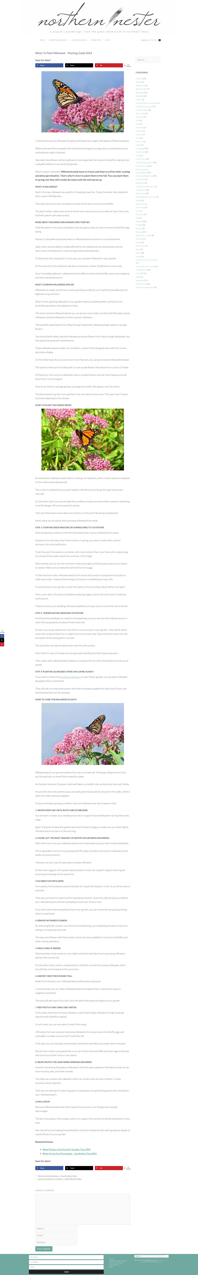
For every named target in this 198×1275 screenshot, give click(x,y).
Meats (138, 200)
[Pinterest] (129, 40)
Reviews (139, 239)
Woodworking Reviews (144, 287)
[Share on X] (2, 640)
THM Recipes (96, 40)
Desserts (139, 117)
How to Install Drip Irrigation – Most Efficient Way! (60, 1179)
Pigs (137, 218)
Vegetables (140, 280)
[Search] (160, 40)
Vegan (138, 277)
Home (42, 40)
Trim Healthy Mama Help (145, 266)
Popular (139, 221)
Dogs (138, 124)
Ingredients (140, 183)
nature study (140, 207)
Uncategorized (141, 270)
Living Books (141, 190)
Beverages (140, 92)
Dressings (140, 127)
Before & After (141, 89)
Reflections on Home (144, 235)
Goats (138, 155)
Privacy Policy (151, 1267)
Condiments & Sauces (144, 106)
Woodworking (141, 284)
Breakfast (139, 96)
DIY (137, 120)
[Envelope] (137, 40)
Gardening (140, 148)
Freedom (139, 134)
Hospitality (140, 179)
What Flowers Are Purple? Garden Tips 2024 (66, 1149)
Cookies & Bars (141, 110)
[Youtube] (133, 40)
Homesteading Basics (58, 40)
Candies (139, 99)
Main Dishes (140, 193)
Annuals (139, 82)
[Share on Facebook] (2, 636)
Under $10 (140, 273)
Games (138, 145)
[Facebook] (122, 40)
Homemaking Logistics (144, 162)
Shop (107, 40)
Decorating (140, 113)
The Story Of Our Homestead (147, 260)
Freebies (139, 131)
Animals (139, 79)
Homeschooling (142, 166)
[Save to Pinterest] (2, 644)
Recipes (139, 232)
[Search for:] (148, 60)
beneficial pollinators (71, 676)
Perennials (140, 214)
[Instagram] (125, 40)
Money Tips (140, 204)
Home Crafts (141, 159)
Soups (138, 256)
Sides (138, 249)
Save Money (140, 246)
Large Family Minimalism (145, 186)
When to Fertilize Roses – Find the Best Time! (57, 1176)
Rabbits (138, 228)
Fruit (137, 138)
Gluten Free (140, 152)
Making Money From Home (146, 197)
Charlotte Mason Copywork (146, 103)
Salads (138, 242)
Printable (139, 225)
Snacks (138, 253)
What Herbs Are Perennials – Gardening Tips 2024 (69, 1153)
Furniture (139, 141)
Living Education (78, 40)
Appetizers (140, 85)
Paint (138, 211)
